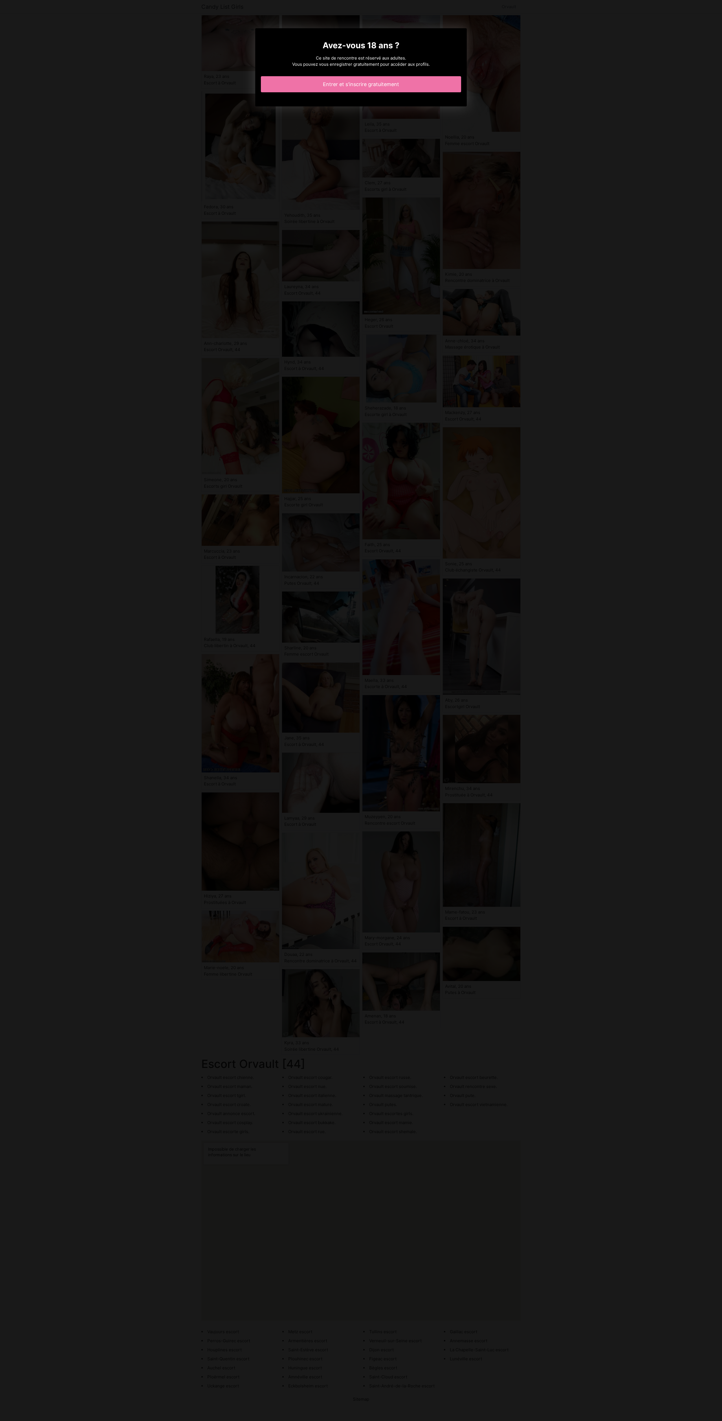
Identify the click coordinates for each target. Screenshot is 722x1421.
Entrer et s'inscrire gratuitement (361, 84)
